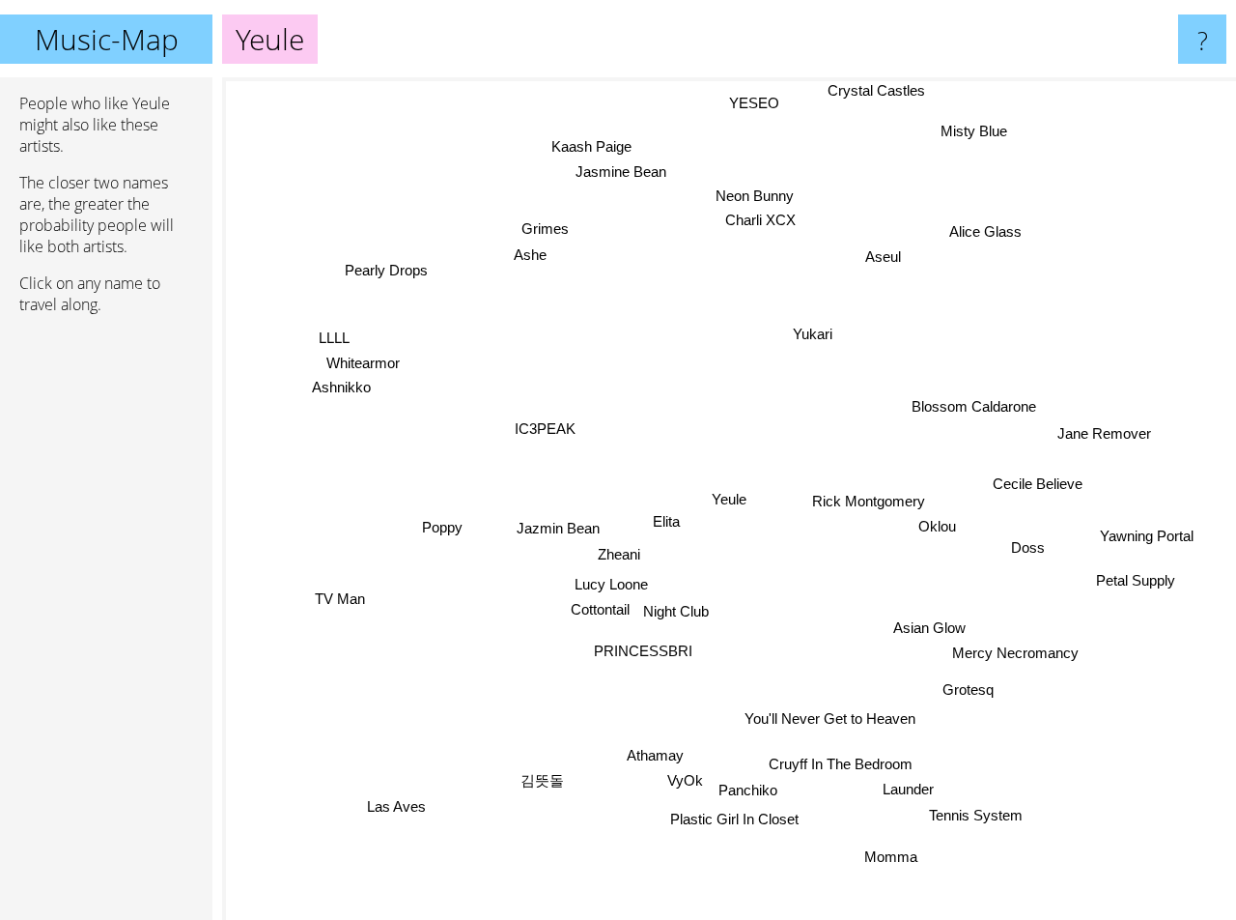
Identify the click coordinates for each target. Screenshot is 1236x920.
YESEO (757, 105)
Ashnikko (341, 386)
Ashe (534, 252)
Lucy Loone (611, 584)
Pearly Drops (385, 272)
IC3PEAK (545, 426)
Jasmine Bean (621, 172)
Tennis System (974, 818)
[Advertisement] (106, 625)
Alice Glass (973, 218)
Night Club (675, 612)
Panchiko (745, 793)
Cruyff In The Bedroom (839, 767)
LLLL (334, 336)
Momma (889, 858)
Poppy (442, 525)
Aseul (887, 260)
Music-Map (107, 39)
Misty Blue (978, 139)
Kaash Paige (594, 146)
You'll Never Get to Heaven (828, 720)
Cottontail (598, 609)
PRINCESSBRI (640, 650)
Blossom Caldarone (976, 411)
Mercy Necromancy (1011, 656)
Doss (1029, 542)
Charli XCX (761, 223)
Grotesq (970, 685)
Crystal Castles (864, 90)
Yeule (729, 499)
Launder (906, 792)
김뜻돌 (541, 780)
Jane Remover (1104, 431)
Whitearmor (363, 361)
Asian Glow (927, 631)
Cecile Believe (1037, 481)
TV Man (340, 597)
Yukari (818, 339)
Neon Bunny (769, 197)
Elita (665, 521)
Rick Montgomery (868, 503)
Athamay (658, 753)
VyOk (682, 779)
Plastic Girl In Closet (735, 821)
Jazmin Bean (557, 527)
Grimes (544, 226)
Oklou (937, 528)
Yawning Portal (1147, 531)
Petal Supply (1136, 574)
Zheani (618, 552)
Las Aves (394, 805)
